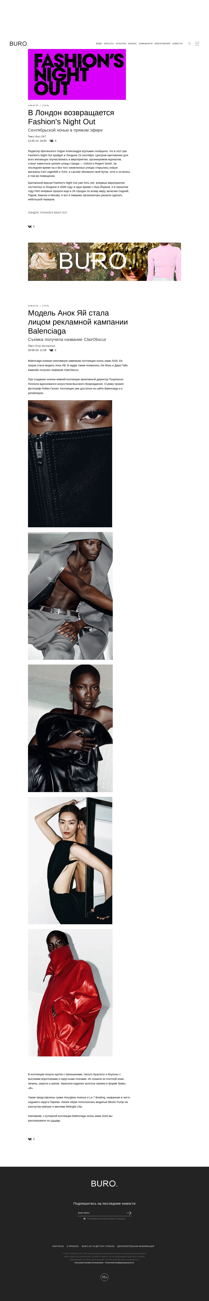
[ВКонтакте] (51, 141)
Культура (121, 44)
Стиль (45, 105)
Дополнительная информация (136, 1246)
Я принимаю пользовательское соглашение (106, 1219)
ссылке (55, 1120)
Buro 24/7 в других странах (98, 1246)
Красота (109, 44)
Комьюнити (146, 44)
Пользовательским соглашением (89, 1263)
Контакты (58, 1246)
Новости (177, 44)
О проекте (73, 1246)
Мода (99, 44)
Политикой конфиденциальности (119, 1263)
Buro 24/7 (40, 136)
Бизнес (132, 44)
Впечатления (162, 44)
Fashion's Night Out (53, 212)
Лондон (33, 212)
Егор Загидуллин (45, 346)
